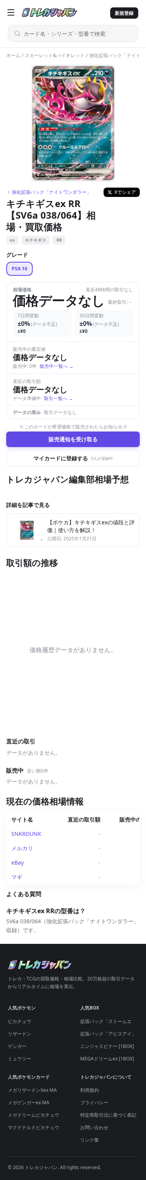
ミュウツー (19, 1058)
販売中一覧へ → (57, 366)
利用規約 (89, 1090)
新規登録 (124, 13)
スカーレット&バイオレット (54, 55)
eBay (17, 862)
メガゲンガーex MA (28, 1102)
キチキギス (35, 240)
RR (59, 240)
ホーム (13, 55)
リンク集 (89, 1139)
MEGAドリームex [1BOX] (107, 1058)
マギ (16, 877)
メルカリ (22, 848)
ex (12, 240)
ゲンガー (17, 1046)
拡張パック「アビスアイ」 (108, 1033)
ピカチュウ (19, 1021)
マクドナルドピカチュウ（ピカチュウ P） (52, 1127)
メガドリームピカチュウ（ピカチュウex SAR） (57, 1115)
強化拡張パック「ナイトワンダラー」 (51, 192)
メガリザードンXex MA (32, 1090)
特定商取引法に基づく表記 (108, 1115)
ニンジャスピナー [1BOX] (107, 1046)
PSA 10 (19, 268)
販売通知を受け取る (73, 439)
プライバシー (94, 1102)
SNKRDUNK (26, 833)
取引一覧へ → (58, 398)
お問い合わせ (94, 1127)
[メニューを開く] (11, 12)
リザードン (19, 1033)
